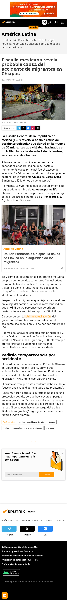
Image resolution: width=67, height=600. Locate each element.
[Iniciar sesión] (50, 22)
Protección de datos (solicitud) (17, 559)
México (6, 428)
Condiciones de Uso (28, 547)
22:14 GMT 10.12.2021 (12, 79)
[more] (62, 268)
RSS (36, 559)
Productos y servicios (12, 551)
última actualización (38, 316)
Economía (47, 520)
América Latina (13, 249)
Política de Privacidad (12, 555)
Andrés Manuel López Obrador (32, 422)
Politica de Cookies (33, 555)
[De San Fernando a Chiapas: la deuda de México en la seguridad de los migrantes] (33, 225)
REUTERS (7, 122)
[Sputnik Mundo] (9, 23)
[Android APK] (11, 572)
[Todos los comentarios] (5, 595)
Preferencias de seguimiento (16, 564)
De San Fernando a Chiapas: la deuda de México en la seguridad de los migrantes (31, 258)
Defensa (60, 520)
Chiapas (51, 422)
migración (50, 428)
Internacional (30, 520)
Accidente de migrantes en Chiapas (27, 428)
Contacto (28, 551)
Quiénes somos (9, 547)
